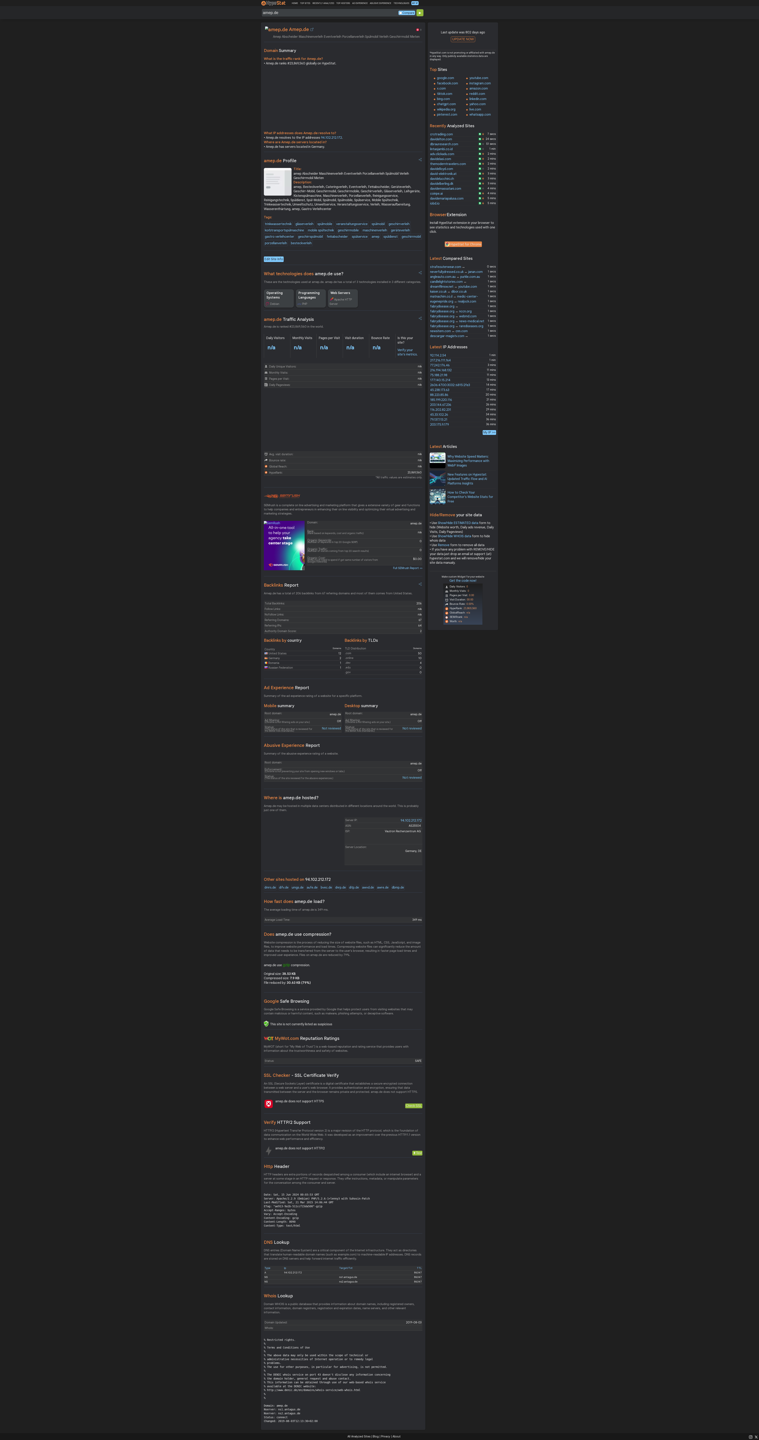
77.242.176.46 (440, 365)
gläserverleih (304, 224)
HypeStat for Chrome (465, 244)
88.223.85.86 (439, 395)
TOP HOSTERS (343, 3)
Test (419, 1153)
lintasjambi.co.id (441, 149)
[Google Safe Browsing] (266, 1024)
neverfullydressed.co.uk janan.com (456, 272)
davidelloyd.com (441, 169)
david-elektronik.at (443, 174)
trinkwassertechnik (278, 224)
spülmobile (324, 224)
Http (276, 1166)
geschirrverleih (399, 224)
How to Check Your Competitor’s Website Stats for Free (470, 497)
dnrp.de (340, 888)
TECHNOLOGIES (401, 3)
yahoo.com (477, 104)
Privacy (385, 1436)
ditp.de (354, 888)
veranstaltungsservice (352, 224)
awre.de (383, 888)
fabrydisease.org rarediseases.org (456, 326)
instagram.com (480, 83)
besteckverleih (301, 243)
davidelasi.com (440, 159)
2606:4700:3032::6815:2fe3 (450, 385)
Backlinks (281, 585)
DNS (276, 1242)
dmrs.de (270, 888)
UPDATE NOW (463, 39)
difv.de (284, 888)
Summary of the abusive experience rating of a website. (301, 753)
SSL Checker (301, 1075)
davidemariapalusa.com (447, 199)
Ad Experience (286, 687)
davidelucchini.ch (442, 179)
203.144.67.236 (440, 405)
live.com (475, 109)
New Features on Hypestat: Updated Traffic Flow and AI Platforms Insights (467, 479)
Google (286, 1001)
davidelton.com (441, 139)
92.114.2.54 (438, 355)
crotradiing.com (441, 134)
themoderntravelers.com (448, 164)
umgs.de (298, 888)
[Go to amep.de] (312, 29)
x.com (441, 88)
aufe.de (312, 888)
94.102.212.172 (331, 138)
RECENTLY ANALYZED (323, 3)
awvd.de (368, 888)
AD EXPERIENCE (360, 3)
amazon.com (478, 88)
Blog (376, 1436)
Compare (408, 13)
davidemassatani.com (445, 189)
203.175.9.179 (439, 425)
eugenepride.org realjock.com (453, 301)
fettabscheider (337, 237)
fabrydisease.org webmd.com (453, 316)
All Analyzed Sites (358, 1436)
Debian (274, 304)
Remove (443, 545)
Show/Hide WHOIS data (454, 536)
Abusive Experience (292, 745)
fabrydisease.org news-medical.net (457, 321)
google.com (445, 78)
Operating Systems (274, 295)
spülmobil (378, 224)
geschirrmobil (411, 237)
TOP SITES (305, 3)
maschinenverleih (375, 230)
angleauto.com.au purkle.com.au (455, 277)
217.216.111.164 (440, 360)
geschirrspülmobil (310, 237)
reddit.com (477, 94)
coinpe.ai (436, 194)
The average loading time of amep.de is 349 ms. (296, 909)
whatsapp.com (480, 115)
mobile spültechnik (321, 230)
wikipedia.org (446, 109)
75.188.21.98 (438, 375)
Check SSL (414, 1105)
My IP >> (489, 432)
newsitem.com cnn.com (449, 331)
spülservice (360, 237)
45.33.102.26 (439, 415)
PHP (304, 304)
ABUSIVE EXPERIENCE (380, 3)
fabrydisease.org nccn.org (451, 311)
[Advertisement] (343, 99)
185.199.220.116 (441, 400)
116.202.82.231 (440, 410)
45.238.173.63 (439, 390)
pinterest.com (447, 115)
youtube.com (478, 78)
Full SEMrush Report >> (407, 568)
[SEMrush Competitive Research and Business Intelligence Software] (282, 496)
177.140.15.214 (440, 380)
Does (297, 934)
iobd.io (435, 203)
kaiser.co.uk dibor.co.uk (448, 292)
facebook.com (447, 83)
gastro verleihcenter (279, 237)
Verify (287, 1122)
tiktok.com (444, 94)
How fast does (294, 901)
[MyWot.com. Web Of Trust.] (269, 1038)
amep (376, 237)
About (397, 1436)
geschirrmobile (348, 230)
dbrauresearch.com (444, 144)
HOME (295, 3)
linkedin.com (477, 99)
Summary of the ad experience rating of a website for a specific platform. (313, 696)
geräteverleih (400, 230)
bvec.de (326, 888)
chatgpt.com (446, 104)
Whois (278, 1296)
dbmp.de (398, 888)
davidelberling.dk (441, 184)
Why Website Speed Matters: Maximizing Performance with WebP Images (468, 461)
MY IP (415, 3)
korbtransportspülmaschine (284, 230)
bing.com (443, 99)
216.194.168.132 (441, 370)
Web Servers (340, 293)
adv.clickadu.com (442, 154)
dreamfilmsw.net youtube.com (453, 287)
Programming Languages (309, 295)
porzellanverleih (276, 243)
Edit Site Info (273, 259)
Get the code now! (462, 581)
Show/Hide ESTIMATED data (458, 523)
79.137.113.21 (438, 420)
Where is (291, 797)
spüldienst (390, 237)
